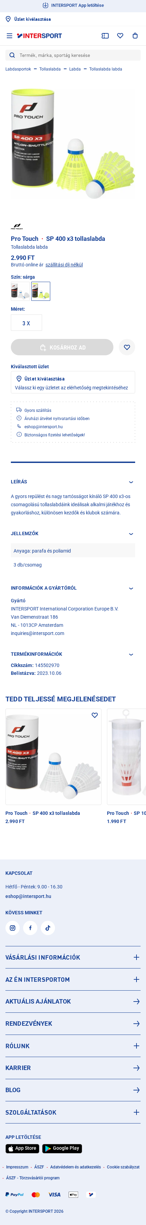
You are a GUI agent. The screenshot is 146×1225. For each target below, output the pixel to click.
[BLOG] (73, 1090)
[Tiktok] (48, 928)
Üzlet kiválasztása (44, 379)
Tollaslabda (50, 69)
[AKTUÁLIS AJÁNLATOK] (73, 1001)
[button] (73, 482)
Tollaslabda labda (105, 69)
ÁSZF (39, 1167)
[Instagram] (12, 928)
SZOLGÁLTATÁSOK (30, 1112)
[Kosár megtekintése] (135, 36)
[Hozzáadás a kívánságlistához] (127, 347)
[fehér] (20, 291)
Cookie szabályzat (123, 1167)
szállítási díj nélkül (64, 264)
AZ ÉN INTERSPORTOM (37, 979)
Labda (75, 69)
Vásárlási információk (42, 957)
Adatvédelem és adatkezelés (75, 1167)
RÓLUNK (17, 1046)
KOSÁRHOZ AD (68, 347)
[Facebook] (30, 928)
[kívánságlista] (120, 36)
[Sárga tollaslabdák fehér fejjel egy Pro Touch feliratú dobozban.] (73, 144)
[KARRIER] (73, 1068)
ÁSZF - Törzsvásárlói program (32, 1178)
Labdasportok (18, 69)
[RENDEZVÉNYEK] (73, 1024)
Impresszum (17, 1167)
